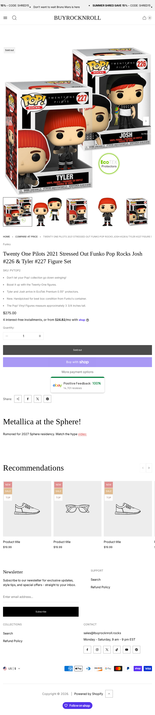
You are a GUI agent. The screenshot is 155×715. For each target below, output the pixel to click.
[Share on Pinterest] (47, 399)
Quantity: (8, 327)
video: (82, 434)
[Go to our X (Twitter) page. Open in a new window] (107, 649)
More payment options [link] (77, 372)
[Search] (14, 18)
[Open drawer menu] (5, 18)
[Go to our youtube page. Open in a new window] (126, 649)
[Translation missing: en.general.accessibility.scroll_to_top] (109, 694)
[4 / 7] (107, 211)
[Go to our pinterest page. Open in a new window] (136, 649)
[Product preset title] (27, 508)
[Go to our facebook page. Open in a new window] (87, 649)
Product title (11, 542)
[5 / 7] (137, 211)
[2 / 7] (47, 211)
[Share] (18, 399)
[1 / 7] (17, 211)
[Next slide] (146, 121)
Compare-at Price (26, 236)
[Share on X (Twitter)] (37, 399)
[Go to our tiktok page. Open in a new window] (117, 649)
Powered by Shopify (88, 694)
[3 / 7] (77, 211)
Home (6, 236)
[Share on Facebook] (28, 399)
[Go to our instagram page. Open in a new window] (97, 649)
